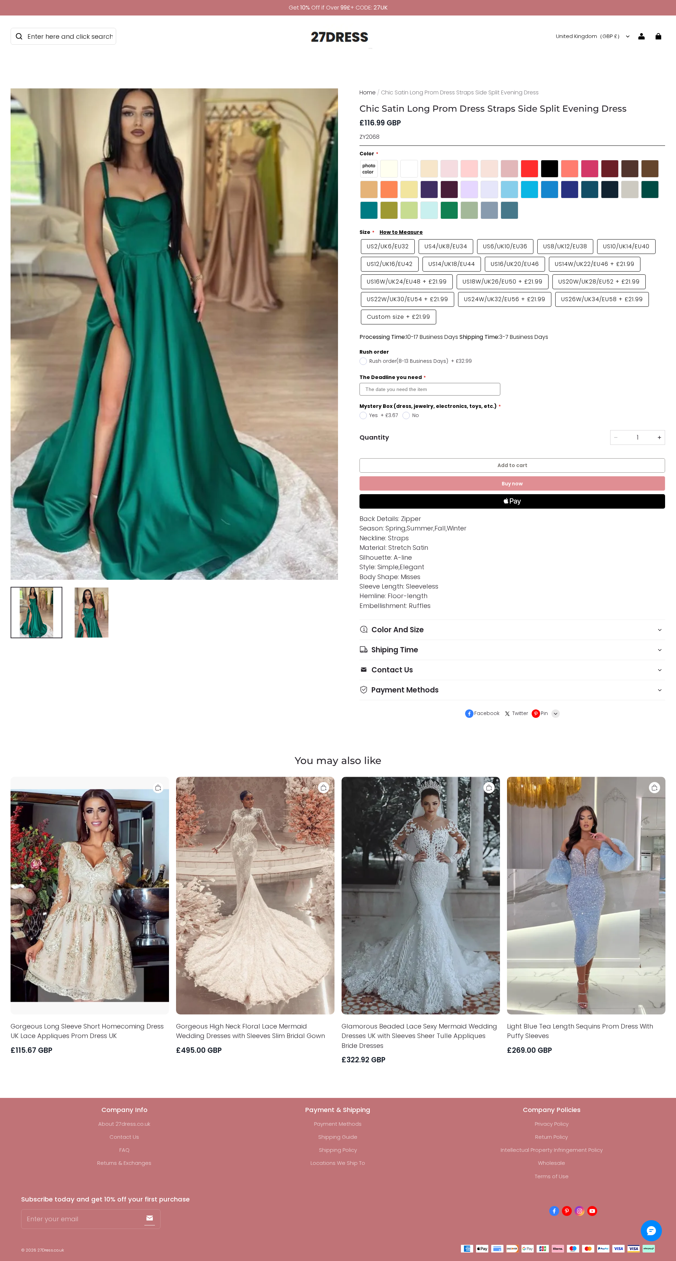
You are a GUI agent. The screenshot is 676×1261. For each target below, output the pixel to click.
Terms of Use (552, 1176)
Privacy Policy (552, 1124)
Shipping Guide (337, 1137)
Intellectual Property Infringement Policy (552, 1150)
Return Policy (551, 1137)
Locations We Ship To (338, 1163)
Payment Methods (338, 1124)
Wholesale (551, 1163)
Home (367, 92)
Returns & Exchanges (124, 1163)
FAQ (124, 1150)
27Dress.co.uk (50, 1250)
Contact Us (124, 1137)
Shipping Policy (338, 1150)
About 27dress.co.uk (124, 1124)
